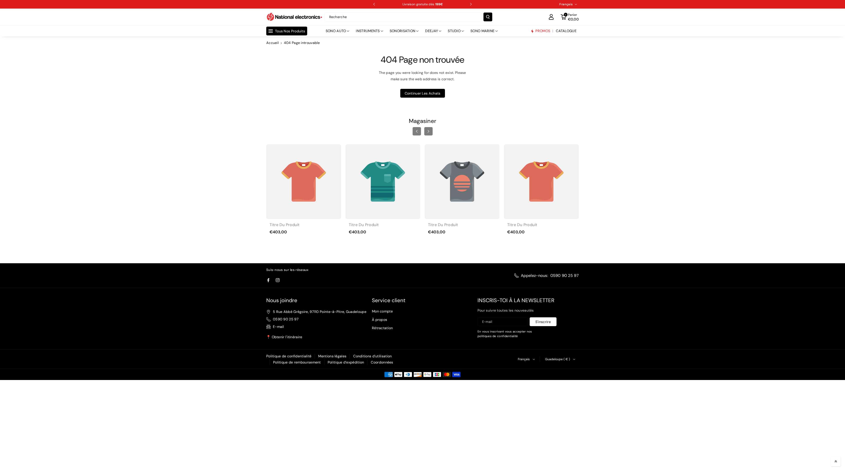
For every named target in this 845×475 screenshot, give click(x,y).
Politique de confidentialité (288, 356)
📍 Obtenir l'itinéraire (284, 337)
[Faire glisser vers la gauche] (417, 131)
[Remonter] (836, 461)
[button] (569, 17)
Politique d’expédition (346, 362)
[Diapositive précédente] (374, 4)
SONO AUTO (336, 31)
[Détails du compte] (551, 17)
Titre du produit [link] (284, 224)
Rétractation (382, 328)
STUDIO (454, 31)
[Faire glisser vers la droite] (428, 131)
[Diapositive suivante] (471, 4)
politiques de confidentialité (498, 336)
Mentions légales (332, 356)
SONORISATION (402, 31)
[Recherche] (487, 17)
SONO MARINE (482, 31)
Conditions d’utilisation (372, 356)
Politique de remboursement (297, 362)
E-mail (278, 326)
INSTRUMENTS (368, 31)
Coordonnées (382, 362)
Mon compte (382, 311)
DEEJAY (431, 31)
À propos (379, 319)
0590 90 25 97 (564, 275)
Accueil (272, 42)
